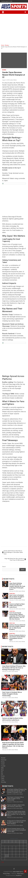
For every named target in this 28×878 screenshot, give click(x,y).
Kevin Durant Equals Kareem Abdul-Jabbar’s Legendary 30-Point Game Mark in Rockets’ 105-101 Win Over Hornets (17, 616)
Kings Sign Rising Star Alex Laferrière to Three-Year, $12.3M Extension (14, 559)
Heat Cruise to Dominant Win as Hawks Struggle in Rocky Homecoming (16, 596)
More (2, 770)
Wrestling (12, 623)
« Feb (2, 862)
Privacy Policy (6, 873)
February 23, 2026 (13, 591)
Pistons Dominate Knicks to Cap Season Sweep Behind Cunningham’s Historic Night (17, 637)
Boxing (4, 69)
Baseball (3, 758)
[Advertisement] (14, 29)
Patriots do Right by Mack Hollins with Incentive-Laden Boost (17, 605)
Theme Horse (20, 873)
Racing (2, 776)
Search (4, 566)
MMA (2, 768)
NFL (10, 581)
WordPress (19, 875)
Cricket (3, 764)
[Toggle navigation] (3, 12)
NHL (2, 774)
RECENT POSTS (8, 579)
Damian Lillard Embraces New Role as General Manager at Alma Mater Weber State (13, 552)
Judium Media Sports (18, 871)
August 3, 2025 (5, 80)
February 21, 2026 (13, 600)
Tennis (2, 780)
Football (3, 766)
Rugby (2, 778)
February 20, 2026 (13, 608)
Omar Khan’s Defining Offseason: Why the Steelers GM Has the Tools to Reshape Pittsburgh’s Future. (17, 586)
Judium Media (13, 80)
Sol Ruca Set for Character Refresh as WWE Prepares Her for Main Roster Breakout (17, 627)
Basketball (12, 593)
